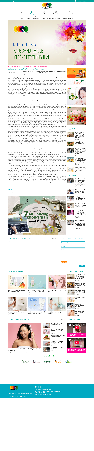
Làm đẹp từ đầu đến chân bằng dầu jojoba (58, 336)
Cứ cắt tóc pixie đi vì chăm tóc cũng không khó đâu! (80, 191)
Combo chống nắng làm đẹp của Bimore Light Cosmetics (36, 312)
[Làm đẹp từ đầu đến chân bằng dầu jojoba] (46, 337)
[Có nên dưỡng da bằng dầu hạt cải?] (46, 349)
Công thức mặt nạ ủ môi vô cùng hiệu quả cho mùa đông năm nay (57, 343)
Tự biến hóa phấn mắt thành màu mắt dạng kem (57, 330)
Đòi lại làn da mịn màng (54, 312)
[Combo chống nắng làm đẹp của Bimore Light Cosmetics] (37, 304)
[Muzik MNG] (58, 361)
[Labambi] (47, 5)
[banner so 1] (76, 96)
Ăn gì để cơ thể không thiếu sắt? (79, 142)
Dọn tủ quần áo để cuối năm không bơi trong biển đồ (80, 205)
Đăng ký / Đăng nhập (82, 1)
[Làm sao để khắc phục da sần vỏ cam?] (70, 313)
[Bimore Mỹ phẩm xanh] (25, 361)
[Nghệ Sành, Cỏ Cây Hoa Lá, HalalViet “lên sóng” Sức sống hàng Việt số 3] (70, 276)
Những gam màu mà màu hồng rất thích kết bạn (80, 198)
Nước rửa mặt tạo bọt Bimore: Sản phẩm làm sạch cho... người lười (36, 291)
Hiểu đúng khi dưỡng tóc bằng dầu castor (57, 324)
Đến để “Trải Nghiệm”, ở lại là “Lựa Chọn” (57, 290)
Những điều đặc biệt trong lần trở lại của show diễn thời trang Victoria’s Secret (80, 213)
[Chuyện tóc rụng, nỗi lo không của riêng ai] (17, 304)
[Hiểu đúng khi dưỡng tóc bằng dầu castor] (46, 325)
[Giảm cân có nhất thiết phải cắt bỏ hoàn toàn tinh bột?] (70, 285)
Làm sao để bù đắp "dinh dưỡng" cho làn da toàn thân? (80, 291)
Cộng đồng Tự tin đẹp (15, 66)
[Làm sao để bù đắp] (70, 292)
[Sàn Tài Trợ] (47, 361)
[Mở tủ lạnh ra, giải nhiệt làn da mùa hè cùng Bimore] (70, 169)
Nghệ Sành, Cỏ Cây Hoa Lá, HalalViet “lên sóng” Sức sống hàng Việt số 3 (80, 276)
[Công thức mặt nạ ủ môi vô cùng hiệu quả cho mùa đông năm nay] (46, 343)
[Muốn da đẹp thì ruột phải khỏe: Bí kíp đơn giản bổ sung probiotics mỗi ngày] (70, 134)
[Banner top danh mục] (47, 42)
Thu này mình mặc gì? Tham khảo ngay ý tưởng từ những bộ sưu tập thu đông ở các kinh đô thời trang (80, 182)
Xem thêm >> (55, 238)
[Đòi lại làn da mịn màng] (57, 304)
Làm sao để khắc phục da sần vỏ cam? (79, 312)
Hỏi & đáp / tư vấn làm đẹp (20, 238)
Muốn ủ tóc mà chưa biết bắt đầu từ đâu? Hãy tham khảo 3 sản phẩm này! (24, 349)
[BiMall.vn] (68, 361)
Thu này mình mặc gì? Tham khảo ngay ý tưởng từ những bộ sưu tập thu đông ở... (80, 151)
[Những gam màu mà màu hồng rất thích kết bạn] (70, 198)
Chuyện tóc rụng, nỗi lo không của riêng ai (16, 312)
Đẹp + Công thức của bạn (19, 320)
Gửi (82, 265)
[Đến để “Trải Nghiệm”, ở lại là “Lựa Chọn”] (57, 282)
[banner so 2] (76, 116)
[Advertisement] (47, 375)
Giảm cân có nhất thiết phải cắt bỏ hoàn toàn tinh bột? (80, 284)
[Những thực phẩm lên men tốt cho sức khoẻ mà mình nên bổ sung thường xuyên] (70, 159)
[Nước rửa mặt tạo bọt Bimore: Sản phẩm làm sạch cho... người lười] (37, 282)
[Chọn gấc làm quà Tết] (70, 299)
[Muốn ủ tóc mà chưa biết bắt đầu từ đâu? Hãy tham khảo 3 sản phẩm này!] (24, 335)
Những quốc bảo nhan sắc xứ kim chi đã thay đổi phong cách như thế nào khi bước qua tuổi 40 (80, 224)
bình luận (24, 192)
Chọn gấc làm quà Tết (80, 297)
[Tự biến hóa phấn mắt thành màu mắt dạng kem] (46, 331)
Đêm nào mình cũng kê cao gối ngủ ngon (79, 305)
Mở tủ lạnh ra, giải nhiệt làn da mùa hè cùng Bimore (80, 169)
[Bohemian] (36, 361)
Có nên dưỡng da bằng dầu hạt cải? (57, 348)
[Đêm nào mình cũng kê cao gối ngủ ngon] (70, 306)
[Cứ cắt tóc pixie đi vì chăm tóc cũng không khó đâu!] (70, 191)
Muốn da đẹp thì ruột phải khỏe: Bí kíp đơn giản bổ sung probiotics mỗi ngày (80, 135)
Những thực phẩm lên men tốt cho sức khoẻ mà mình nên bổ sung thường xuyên (80, 160)
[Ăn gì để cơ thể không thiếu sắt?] (70, 143)
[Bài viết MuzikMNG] (76, 76)
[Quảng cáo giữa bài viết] (37, 215)
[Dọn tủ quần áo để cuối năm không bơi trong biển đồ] (70, 205)
